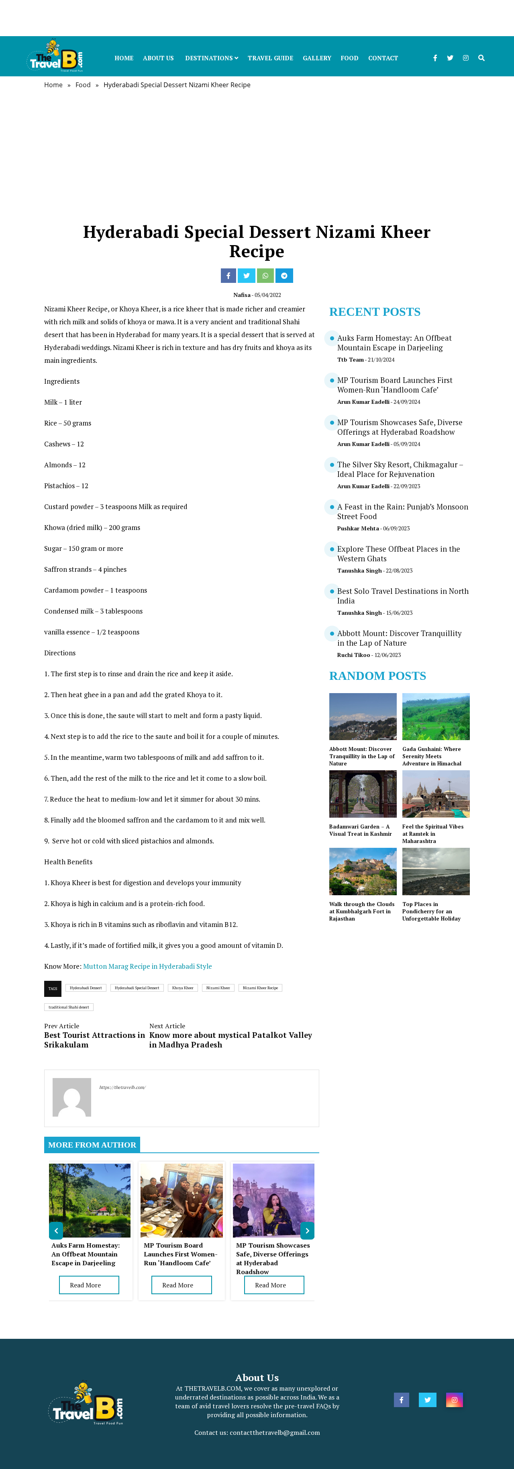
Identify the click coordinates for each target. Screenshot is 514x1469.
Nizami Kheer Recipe (260, 987)
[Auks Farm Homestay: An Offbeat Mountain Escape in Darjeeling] (89, 1168)
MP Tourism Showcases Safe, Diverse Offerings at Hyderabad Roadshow (273, 1258)
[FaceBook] (228, 275)
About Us (158, 58)
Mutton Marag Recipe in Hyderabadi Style (147, 966)
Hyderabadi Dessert (86, 987)
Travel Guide (270, 58)
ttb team (350, 359)
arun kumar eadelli (363, 401)
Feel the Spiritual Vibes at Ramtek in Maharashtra (433, 834)
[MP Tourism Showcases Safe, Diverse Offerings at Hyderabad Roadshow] (274, 1168)
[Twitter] (246, 275)
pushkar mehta (358, 528)
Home (123, 58)
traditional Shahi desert (69, 1007)
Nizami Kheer (218, 987)
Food (350, 58)
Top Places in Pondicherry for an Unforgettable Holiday (431, 911)
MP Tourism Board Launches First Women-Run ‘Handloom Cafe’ (181, 1254)
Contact (383, 58)
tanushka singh (359, 570)
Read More (85, 1285)
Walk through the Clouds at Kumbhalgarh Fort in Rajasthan (362, 911)
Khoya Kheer (183, 987)
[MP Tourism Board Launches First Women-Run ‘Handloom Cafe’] (182, 1168)
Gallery (317, 58)
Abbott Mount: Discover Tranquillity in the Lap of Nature (399, 638)
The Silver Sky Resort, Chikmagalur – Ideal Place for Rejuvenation (400, 469)
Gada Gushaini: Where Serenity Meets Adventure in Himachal (431, 756)
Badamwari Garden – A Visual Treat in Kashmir (360, 830)
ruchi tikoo (353, 655)
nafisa (242, 295)
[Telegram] (284, 275)
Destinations (210, 58)
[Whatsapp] (265, 275)
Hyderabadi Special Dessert (137, 987)
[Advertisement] (241, 18)
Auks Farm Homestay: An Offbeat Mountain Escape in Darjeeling (85, 1254)
